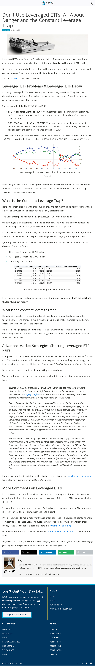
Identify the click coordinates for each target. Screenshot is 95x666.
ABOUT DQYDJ (56, 605)
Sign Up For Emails (17, 614)
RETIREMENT (55, 646)
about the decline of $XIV (60, 531)
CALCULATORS (56, 650)
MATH (5, 654)
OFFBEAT (54, 654)
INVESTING (7, 629)
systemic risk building (60, 525)
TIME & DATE (8, 650)
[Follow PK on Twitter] (13, 572)
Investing (6, 30)
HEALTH (53, 629)
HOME (52, 597)
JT (9, 380)
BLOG (52, 601)
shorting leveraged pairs (80, 476)
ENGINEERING (8, 646)
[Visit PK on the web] (5, 572)
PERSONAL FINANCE (11, 642)
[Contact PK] (9, 572)
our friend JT (14, 78)
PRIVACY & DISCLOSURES (61, 609)
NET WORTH (7, 634)
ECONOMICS (55, 638)
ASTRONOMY (55, 642)
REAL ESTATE (55, 634)
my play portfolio (32, 394)
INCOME (6, 638)
